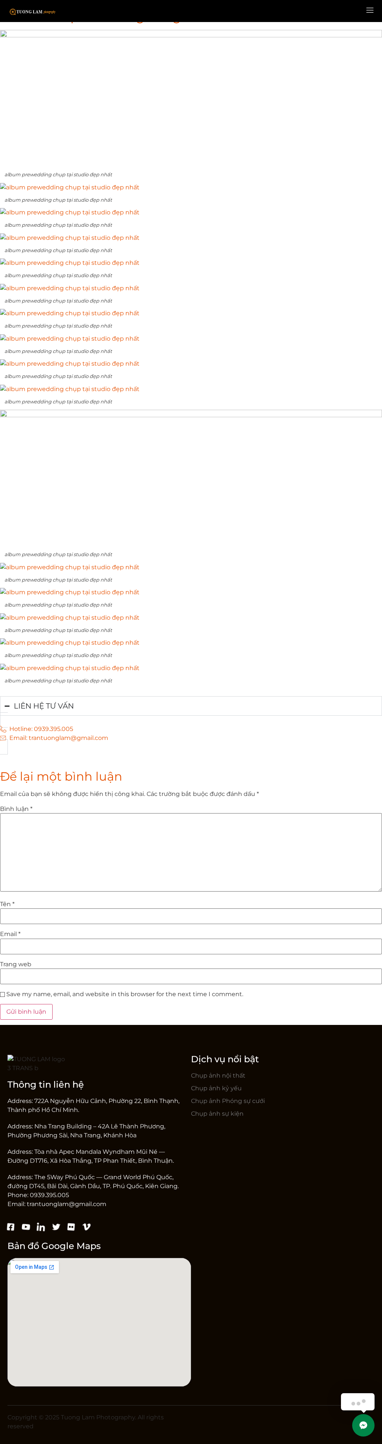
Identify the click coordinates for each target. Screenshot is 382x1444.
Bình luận (16, 809)
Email (10, 934)
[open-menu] (370, 11)
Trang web (15, 964)
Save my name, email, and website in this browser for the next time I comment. (124, 994)
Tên (7, 904)
